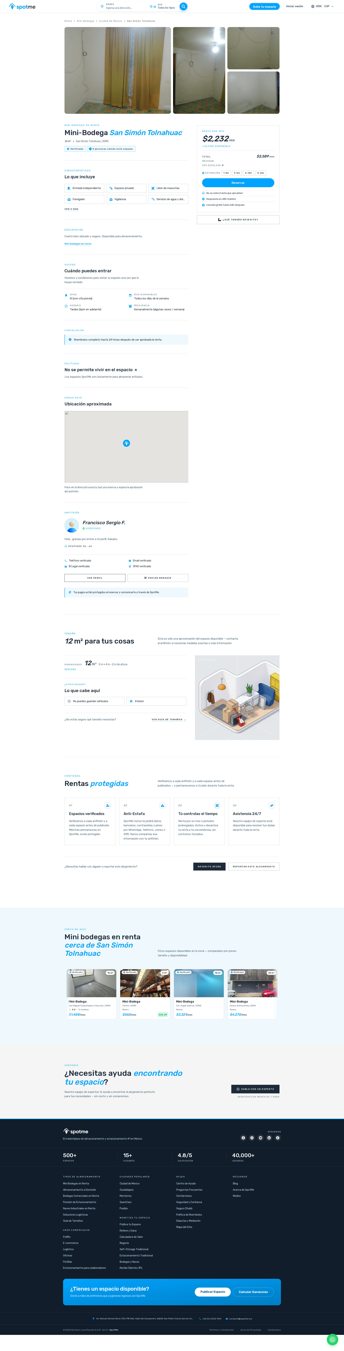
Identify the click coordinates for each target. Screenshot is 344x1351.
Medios (237, 1195)
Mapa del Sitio (184, 1227)
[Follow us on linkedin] (269, 1138)
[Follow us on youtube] (260, 1138)
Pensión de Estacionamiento (79, 1202)
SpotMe (113, 1330)
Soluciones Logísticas (75, 1214)
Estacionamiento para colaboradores (84, 1267)
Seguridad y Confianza (189, 1202)
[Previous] (69, 996)
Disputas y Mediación (188, 1220)
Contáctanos (184, 1195)
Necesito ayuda (209, 866)
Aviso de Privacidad (250, 1330)
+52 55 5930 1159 (211, 1318)
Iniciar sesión (294, 6)
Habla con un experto (257, 1089)
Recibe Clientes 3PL (131, 1267)
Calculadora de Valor (131, 1236)
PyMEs (67, 1236)
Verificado (76, 149)
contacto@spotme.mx (240, 1318)
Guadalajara (126, 1189)
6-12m (248, 173)
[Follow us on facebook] (243, 1138)
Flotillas (67, 1261)
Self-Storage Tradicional (134, 1249)
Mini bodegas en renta (77, 243)
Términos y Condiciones (221, 1330)
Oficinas (67, 1255)
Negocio (124, 1243)
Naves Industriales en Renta (79, 1208)
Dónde (110, 4)
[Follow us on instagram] (252, 1138)
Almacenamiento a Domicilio (79, 1189)
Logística (68, 1249)
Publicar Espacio (212, 1291)
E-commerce (70, 1243)
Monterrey (126, 1195)
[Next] (275, 996)
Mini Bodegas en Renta (76, 1183)
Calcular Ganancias (253, 1292)
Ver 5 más (71, 209)
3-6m (237, 173)
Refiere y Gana (128, 1230)
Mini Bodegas (85, 21)
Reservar (238, 182)
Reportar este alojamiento (254, 866)
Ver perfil (95, 578)
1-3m (226, 173)
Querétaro (126, 1202)
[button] (126, 443)
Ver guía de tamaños (169, 719)
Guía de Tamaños (73, 1220)
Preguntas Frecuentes (189, 1189)
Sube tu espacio (264, 6)
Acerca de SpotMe (243, 1189)
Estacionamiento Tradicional (136, 1255)
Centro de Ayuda (186, 1183)
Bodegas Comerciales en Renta (81, 1195)
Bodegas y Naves (129, 1261)
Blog (235, 1183)
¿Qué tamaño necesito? (240, 219)
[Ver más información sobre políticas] (136, 370)
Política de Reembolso (189, 1214)
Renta (68, 21)
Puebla (124, 1208)
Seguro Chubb (184, 1208)
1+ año (260, 173)
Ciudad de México (111, 21)
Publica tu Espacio (130, 1224)
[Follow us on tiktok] (277, 1138)
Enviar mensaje (160, 578)
